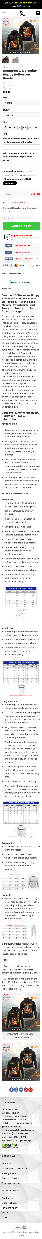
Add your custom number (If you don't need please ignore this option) (19, 156)
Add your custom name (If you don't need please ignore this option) (21, 140)
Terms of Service (10, 1178)
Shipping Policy (9, 1202)
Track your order (10, 1183)
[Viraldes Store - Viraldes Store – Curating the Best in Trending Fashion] (21, 13)
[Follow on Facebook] (11, 1089)
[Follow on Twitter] (21, 1089)
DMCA (5, 1212)
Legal (4, 1217)
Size (5, 122)
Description (7, 289)
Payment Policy (10, 1207)
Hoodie (6, 67)
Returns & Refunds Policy (14, 1168)
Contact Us (8, 1198)
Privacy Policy (9, 1173)
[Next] (35, 35)
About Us (6, 1163)
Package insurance (12, 171)
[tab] (21, 289)
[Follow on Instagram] (16, 1089)
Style (6, 110)
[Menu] (3, 13)
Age (5, 97)
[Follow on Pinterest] (26, 1089)
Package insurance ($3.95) (18, 179)
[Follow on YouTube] (30, 1089)
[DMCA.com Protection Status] (10, 1145)
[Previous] (5, 35)
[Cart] (38, 13)
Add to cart (21, 226)
